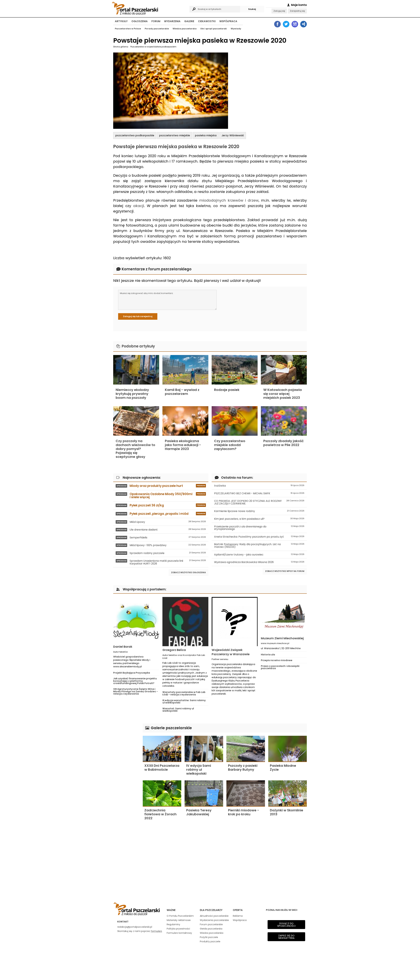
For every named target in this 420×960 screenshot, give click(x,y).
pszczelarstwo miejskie (174, 135)
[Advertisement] (126, 772)
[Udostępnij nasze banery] (303, 24)
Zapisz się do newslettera (286, 937)
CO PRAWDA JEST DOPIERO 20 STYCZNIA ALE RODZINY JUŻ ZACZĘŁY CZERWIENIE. (259, 502)
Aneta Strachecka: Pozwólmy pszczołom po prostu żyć (259, 536)
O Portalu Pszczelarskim (180, 916)
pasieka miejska (206, 135)
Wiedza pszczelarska (185, 28)
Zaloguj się (279, 10)
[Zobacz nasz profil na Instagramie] (295, 24)
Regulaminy (173, 924)
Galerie (189, 21)
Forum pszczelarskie (211, 924)
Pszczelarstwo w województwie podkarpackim (153, 46)
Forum (155, 21)
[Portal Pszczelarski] (150, 8)
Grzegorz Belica (174, 650)
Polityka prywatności (178, 928)
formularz (156, 931)
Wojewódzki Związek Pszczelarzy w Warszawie (231, 652)
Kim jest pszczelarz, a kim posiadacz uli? (259, 519)
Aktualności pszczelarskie (214, 916)
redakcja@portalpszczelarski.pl (134, 927)
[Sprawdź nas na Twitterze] (286, 24)
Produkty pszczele (210, 941)
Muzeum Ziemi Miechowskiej (282, 638)
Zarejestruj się (297, 10)
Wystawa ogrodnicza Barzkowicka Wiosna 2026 (259, 562)
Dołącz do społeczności (286, 925)
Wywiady (236, 28)
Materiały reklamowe (179, 920)
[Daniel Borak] (136, 620)
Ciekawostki (207, 21)
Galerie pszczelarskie (171, 727)
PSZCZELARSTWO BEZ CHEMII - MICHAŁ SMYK (259, 493)
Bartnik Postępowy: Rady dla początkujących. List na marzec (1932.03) (259, 546)
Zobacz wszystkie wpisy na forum (284, 571)
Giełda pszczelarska (211, 928)
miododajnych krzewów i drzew (228, 200)
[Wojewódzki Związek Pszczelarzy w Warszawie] (235, 621)
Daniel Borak (122, 647)
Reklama (238, 916)
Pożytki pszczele (209, 937)
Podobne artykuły (138, 346)
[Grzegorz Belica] (185, 621)
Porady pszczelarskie (157, 28)
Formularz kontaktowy (179, 933)
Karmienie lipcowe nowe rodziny (259, 511)
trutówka (259, 485)
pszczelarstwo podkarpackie (134, 135)
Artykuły (121, 21)
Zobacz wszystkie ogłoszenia (188, 572)
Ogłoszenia (139, 21)
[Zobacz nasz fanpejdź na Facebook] (277, 24)
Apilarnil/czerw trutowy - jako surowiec (259, 554)
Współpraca (228, 21)
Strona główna (120, 46)
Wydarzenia (172, 21)
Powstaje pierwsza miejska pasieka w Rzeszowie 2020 (176, 146)
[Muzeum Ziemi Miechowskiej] (284, 615)
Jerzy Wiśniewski (232, 135)
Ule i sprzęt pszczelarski (213, 28)
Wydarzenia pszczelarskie (214, 920)
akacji (138, 205)
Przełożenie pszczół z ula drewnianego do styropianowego (259, 528)
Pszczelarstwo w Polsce (128, 28)
